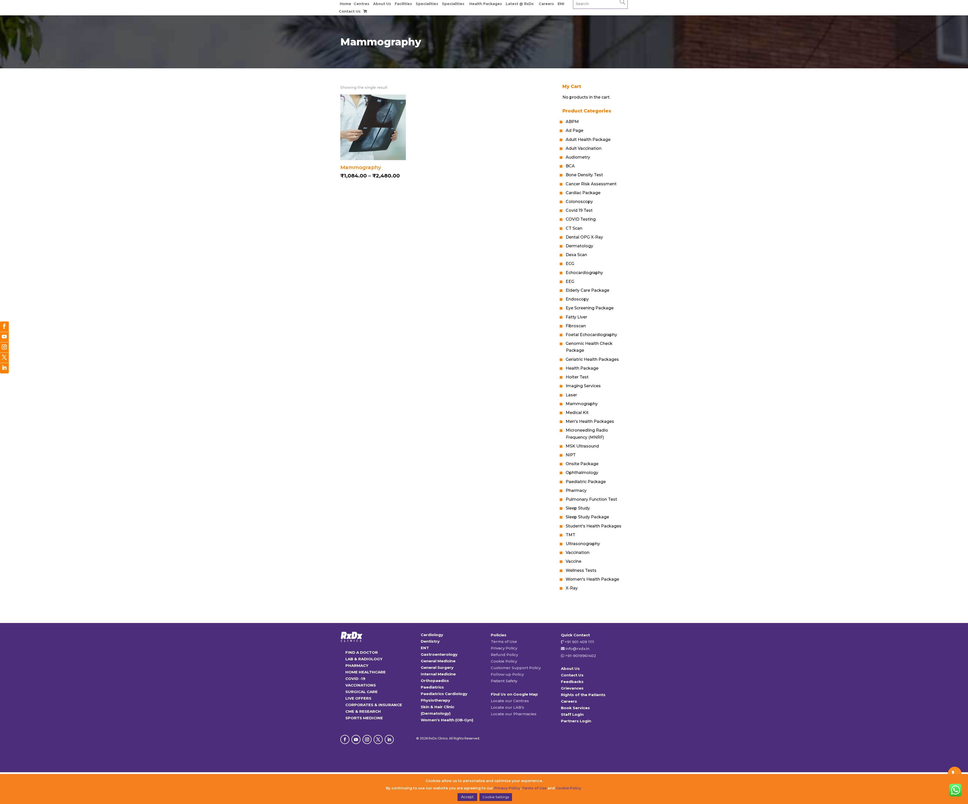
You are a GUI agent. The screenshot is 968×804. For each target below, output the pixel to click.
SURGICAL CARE (361, 691)
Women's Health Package (592, 579)
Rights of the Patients (583, 694)
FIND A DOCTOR (361, 652)
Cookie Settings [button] (495, 797)
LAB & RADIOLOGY (363, 659)
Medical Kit (577, 412)
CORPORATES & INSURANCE (373, 704)
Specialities (427, 4)
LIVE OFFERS (358, 698)
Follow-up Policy (507, 674)
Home (345, 4)
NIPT (571, 455)
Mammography (582, 403)
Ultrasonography (583, 543)
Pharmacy (576, 490)
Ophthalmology (582, 472)
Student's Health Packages (593, 526)
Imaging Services (583, 385)
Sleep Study (578, 508)
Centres (361, 4)
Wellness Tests (581, 570)
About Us (382, 4)
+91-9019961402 (580, 655)
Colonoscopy (579, 201)
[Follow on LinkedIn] (389, 739)
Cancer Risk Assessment (591, 184)
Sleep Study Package (587, 517)
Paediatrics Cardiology (444, 693)
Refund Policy (504, 654)
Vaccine (573, 561)
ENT (425, 647)
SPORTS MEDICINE (364, 718)
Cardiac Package (583, 192)
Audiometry (578, 157)
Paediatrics (432, 687)
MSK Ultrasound (582, 446)
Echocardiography (584, 272)
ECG (570, 263)
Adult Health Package (588, 139)
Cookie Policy (504, 661)
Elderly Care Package (587, 290)
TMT (570, 534)
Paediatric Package (586, 481)
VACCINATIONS (360, 685)
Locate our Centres (510, 700)
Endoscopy (577, 299)
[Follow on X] (378, 739)
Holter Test (577, 377)
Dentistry (430, 641)
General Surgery (437, 667)
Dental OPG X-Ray (584, 237)
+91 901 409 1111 (579, 641)
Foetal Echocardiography (591, 334)
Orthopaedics (435, 680)
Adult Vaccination (583, 148)
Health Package (582, 368)
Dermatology (579, 246)
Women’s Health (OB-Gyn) (447, 720)
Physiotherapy (435, 700)
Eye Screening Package (590, 308)
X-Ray (572, 588)
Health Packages (485, 4)
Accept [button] (467, 797)
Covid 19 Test (579, 210)
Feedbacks (572, 681)
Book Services (575, 707)
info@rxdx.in (577, 648)
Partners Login (576, 721)
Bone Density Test (584, 174)
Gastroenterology (439, 654)
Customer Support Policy (516, 667)
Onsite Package (582, 463)
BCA (570, 166)
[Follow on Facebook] (344, 739)
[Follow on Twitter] (4, 358)
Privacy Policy (504, 648)
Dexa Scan (576, 254)
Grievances (572, 688)
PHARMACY (356, 665)
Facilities (403, 4)
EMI (561, 4)
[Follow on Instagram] (367, 739)
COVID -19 (355, 678)
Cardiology (432, 634)
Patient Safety (504, 680)
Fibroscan (576, 325)
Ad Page (574, 130)
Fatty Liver (576, 317)
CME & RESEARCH (363, 711)
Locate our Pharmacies (513, 713)
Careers (546, 4)
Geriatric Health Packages (592, 359)
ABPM (572, 121)
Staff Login (572, 714)
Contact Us (349, 11)
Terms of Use (504, 641)
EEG (570, 281)
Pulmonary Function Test (591, 499)
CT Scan (574, 228)
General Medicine (438, 661)
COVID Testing (581, 219)
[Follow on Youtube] (355, 739)
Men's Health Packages (590, 421)
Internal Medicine (438, 674)
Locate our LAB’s (507, 707)
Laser (571, 395)
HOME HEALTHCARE (365, 672)
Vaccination (577, 552)
